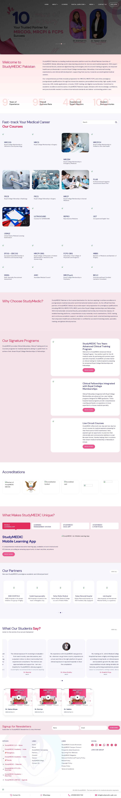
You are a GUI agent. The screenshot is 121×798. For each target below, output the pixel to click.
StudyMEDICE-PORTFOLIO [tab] (98, 526)
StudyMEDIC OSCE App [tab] (68, 526)
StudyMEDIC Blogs (38, 760)
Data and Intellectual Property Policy (73, 758)
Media (91, 4)
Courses (65, 4)
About (54, 4)
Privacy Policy (66, 766)
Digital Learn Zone (78, 4)
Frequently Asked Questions (71, 750)
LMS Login (113, 4)
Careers (34, 758)
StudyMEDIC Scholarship (40, 750)
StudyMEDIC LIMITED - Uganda (16, 780)
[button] (56, 43)
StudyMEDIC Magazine (69, 755)
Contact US (36, 763)
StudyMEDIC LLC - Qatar (14, 745)
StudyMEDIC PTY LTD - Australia (13, 769)
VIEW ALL (114, 571)
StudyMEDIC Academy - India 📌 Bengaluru (15, 751)
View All (114, 629)
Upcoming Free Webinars (70, 752)
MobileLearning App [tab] (9, 526)
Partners (34, 752)
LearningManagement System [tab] (42, 526)
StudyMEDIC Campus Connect (71, 747)
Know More (8, 554)
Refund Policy (66, 760)
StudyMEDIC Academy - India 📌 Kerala (15, 758)
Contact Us (102, 4)
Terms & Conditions (68, 769)
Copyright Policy (67, 763)
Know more (89, 370)
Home (46, 4)
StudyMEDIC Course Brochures (71, 744)
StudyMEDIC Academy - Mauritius (13, 775)
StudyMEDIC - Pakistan (13, 764)
